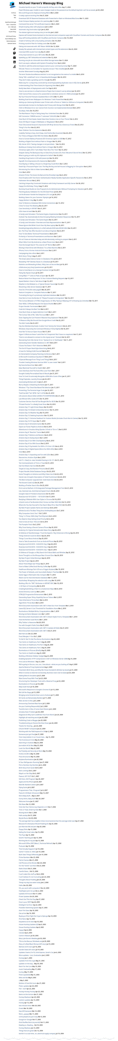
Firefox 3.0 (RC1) (24, 754)
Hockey (21, 1003)
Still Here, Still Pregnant (27, 779)
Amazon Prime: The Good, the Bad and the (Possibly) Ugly (39, 175)
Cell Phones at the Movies (28, 863)
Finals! (21, 1008)
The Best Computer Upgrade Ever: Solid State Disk (36, 480)
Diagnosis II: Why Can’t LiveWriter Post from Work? (36, 715)
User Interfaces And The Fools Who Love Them (35, 371)
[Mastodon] (14, 53)
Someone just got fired (27, 734)
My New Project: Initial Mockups (30, 558)
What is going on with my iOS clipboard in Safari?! (36, 155)
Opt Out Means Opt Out (27, 466)
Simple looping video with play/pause (32, 27)
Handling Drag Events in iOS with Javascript (34, 158)
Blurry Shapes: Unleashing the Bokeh (32, 385)
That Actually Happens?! (27, 849)
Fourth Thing (12, 31)
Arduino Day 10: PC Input (27, 421)
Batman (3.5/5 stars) (26, 947)
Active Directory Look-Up (27, 592)
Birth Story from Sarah (27, 768)
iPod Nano (22, 919)
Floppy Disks (23, 829)
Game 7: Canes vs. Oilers (27, 852)
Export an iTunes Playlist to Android (31, 427)
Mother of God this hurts (27, 983)
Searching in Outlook (26, 743)
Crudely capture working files (29, 16)
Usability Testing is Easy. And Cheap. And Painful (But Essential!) (41, 133)
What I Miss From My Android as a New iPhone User (37, 242)
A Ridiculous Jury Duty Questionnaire (32, 267)
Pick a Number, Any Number (28, 765)
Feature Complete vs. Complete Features (33, 292)
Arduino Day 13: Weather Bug (29, 413)
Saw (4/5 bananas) (25, 1011)
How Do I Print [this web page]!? (30, 290)
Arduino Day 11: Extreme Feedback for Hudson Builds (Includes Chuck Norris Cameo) (48, 418)
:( (19, 980)
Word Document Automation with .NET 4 (33, 631)
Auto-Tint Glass (24, 910)
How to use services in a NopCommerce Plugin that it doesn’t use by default (45, 91)
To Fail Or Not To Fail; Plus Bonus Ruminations (35, 639)
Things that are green (26, 1031)
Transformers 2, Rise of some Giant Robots (34, 709)
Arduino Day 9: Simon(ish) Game (30, 424)
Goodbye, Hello (24, 111)
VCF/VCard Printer (11, 36)
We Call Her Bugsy (25, 692)
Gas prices (22, 913)
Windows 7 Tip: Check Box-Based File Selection (35, 387)
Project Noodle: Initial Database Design (32, 471)
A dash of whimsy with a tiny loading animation (35, 41)
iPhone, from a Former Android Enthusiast (33, 250)
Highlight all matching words (29, 717)
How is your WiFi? (25, 902)
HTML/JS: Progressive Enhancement (31, 594)
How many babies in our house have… (32, 737)
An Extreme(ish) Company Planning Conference (35, 354)
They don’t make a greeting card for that (33, 80)
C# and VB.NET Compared (28, 729)
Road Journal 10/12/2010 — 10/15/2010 (32, 497)
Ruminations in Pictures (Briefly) (30, 650)
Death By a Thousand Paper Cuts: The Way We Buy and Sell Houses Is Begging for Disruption (51, 167)
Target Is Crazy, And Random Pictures (32, 469)
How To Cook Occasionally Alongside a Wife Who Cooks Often (40, 376)
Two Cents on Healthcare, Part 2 (30, 648)
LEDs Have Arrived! (25, 211)
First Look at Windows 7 (27, 662)
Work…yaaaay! (24, 1014)
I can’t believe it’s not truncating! (30, 877)
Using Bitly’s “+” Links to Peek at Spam (32, 276)
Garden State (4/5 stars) (27, 950)
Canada (21, 933)
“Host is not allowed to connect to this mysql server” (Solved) (40, 337)
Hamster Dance (12, 43)
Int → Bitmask (12, 27)
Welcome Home (24, 801)
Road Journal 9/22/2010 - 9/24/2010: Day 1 (33, 550)
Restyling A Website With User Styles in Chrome (35, 499)
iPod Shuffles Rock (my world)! (29, 1022)
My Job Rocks (23, 818)
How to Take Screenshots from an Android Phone (36, 541)
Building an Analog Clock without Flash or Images (36, 147)
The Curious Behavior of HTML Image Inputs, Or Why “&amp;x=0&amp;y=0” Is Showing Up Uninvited (54, 301)
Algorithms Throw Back (27, 603)
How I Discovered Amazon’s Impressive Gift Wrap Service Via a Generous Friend (46, 125)
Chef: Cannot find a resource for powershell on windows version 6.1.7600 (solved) (47, 94)
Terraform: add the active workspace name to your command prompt (43, 66)
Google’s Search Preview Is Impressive (32, 494)
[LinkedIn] (14, 62)
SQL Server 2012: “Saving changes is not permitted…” (37, 144)
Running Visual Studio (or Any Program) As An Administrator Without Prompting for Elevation (51, 189)
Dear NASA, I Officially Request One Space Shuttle (36, 304)
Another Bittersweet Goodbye (29, 71)
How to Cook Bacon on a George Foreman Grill (35, 270)
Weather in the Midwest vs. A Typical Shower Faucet (37, 284)
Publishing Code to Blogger (28, 720)
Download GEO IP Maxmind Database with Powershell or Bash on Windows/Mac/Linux (49, 18)
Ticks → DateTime (11, 24)
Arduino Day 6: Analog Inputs (29, 438)
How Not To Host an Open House (30, 332)
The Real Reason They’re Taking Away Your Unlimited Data (39, 113)
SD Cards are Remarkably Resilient (31, 698)
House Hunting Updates (27, 927)
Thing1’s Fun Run (25, 127)
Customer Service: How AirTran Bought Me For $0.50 (37, 401)
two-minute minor (25, 1006)
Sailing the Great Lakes (27, 832)
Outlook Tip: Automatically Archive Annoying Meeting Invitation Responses (45, 217)
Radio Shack (23, 869)
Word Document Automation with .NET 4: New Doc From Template (42, 606)
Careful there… (24, 871)
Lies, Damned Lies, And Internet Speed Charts (35, 491)
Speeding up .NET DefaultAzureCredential (33, 57)
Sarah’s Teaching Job (26, 838)
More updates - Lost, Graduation (30, 955)
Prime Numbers (24, 857)
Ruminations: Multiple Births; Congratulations (35, 611)
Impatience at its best (26, 922)
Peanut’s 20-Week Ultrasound (29, 793)
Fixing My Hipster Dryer (27, 273)
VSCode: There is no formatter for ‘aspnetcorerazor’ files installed (42, 69)
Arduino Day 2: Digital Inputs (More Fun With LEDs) (36, 449)
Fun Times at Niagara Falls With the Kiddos (33, 136)
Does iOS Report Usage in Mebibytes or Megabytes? (37, 122)
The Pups (22, 835)
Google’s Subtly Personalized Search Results (34, 373)
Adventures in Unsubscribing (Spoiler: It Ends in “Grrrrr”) (38, 429)
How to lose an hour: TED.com (29, 522)
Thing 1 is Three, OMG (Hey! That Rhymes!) (33, 516)
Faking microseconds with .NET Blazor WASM (34, 46)
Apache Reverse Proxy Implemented (31, 667)
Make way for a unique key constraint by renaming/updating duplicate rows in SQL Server (50, 83)
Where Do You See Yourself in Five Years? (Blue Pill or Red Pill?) (40, 505)
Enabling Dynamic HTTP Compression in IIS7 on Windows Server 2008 (43, 659)
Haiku (21, 885)
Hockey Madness (25, 1028)
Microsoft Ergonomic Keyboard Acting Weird (34, 13)
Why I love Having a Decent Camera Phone (33, 527)
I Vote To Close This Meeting (29, 206)
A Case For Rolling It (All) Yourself (30, 351)
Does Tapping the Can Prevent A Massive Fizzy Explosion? (39, 318)
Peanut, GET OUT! (25, 776)
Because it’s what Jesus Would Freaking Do (34, 824)
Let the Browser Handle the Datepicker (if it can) (35, 195)
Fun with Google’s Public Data (29, 625)
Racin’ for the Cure (25, 966)
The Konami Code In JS (26, 483)
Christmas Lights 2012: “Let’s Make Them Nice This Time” (38, 150)
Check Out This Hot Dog (27, 899)
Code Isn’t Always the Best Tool (29, 309)
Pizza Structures (24, 757)
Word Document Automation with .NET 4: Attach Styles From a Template (44, 617)
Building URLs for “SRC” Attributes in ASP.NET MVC (36, 583)
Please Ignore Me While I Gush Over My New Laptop (37, 225)
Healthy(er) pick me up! (27, 891)
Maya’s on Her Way (25, 773)
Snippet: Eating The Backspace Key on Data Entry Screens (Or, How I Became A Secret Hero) (50, 153)
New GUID (13, 29)
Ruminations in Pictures (27, 684)
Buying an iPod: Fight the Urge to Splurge (33, 916)
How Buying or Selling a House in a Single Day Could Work (39, 164)
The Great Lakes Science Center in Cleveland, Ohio (36, 259)
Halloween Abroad (25, 181)
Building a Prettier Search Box (29, 485)
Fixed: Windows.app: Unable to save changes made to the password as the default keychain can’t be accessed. (57, 10)
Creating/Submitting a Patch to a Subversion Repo (36, 589)
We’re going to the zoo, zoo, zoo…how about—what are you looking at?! (44, 664)
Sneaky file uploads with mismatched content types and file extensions (43, 49)
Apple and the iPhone (26, 782)
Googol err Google (25, 1020)
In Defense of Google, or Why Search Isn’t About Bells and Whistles (42, 552)
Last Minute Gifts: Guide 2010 (29, 399)
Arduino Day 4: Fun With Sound (30, 443)
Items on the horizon (26, 994)
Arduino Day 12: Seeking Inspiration (31, 415)
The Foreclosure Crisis (26, 740)
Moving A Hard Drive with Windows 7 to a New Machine (38, 248)
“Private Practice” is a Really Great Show (33, 404)
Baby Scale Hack (24, 687)
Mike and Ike (23, 978)
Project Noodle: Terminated (28, 306)
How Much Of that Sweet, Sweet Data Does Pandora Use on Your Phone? (44, 119)
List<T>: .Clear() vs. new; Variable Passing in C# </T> (36, 460)
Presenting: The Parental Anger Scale (32, 390)
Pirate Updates (24, 896)
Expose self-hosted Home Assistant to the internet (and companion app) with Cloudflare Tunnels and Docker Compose (60, 35)
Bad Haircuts (23, 634)
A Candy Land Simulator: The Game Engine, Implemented (39, 214)
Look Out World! (24, 748)
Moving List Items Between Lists (30, 614)
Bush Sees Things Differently (29, 855)
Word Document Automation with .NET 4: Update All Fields (39, 628)
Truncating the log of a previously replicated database (38, 295)
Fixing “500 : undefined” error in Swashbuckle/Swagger (38, 77)
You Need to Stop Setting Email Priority (32, 519)
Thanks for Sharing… (26, 726)
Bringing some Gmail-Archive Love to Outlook (35, 695)
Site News (22, 804)
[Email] (14, 57)
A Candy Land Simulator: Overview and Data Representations (40, 222)
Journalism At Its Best (26, 745)
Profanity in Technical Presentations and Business (36, 236)
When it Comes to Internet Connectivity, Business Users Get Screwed (43, 673)
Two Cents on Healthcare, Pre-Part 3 (31, 645)
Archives (13, 13)
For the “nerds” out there (27, 866)
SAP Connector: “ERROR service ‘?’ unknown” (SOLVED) (38, 116)
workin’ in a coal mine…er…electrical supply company (37, 1034)
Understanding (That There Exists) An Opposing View (37, 85)
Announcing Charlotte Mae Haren (30, 703)
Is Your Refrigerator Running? (29, 762)
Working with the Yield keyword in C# (32, 731)
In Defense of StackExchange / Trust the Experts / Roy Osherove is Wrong (44, 533)
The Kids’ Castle (24, 323)
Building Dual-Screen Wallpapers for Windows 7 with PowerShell (41, 99)
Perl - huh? (22, 989)
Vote (20, 172)
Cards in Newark (24, 936)
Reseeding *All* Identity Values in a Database (34, 262)
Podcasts (22, 846)
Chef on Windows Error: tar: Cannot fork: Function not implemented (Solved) (45, 108)
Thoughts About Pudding (28, 880)
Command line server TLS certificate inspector (35, 24)
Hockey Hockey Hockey (27, 992)
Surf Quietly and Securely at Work (30, 751)
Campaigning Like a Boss (27, 253)
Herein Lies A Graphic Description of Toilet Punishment (38, 477)
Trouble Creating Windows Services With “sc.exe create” (38, 362)
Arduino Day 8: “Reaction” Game (30, 432)
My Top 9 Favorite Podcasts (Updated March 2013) (36, 97)
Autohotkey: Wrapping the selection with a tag (35, 580)
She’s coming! (23, 771)
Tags (14, 15)
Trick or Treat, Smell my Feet (28, 810)
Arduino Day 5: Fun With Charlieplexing (32, 441)
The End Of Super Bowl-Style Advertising (33, 348)
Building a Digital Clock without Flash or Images (35, 141)
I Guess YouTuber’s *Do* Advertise (31, 346)
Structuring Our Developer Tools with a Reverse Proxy (38, 681)
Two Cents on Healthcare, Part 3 (30, 642)
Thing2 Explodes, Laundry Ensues (30, 379)
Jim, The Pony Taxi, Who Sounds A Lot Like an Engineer (38, 231)
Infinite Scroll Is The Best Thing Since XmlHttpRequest (37, 511)
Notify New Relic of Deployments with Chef (34, 88)
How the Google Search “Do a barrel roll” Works (35, 245)
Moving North (24, 813)
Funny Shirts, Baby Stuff (27, 799)
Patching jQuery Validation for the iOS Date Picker (36, 192)
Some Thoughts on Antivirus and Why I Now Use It (36, 474)
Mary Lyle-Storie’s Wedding (28, 938)
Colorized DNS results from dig (30, 52)
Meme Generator (11, 41)
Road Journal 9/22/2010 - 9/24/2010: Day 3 (33, 544)
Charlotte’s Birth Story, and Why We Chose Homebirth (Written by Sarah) (44, 670)
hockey (21, 972)
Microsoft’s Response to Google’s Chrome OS (35, 690)
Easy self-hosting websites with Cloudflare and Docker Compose (41, 38)
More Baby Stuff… (25, 796)
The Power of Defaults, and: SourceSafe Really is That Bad (39, 572)
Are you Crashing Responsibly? (29, 706)
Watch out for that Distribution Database (33, 578)
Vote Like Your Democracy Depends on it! (33, 807)
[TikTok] (14, 48)
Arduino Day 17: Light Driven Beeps (31, 407)
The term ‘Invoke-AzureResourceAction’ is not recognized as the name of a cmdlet (47, 74)
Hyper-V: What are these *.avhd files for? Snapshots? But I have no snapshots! (46, 334)
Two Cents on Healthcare (27, 653)
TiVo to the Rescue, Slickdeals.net (30, 941)
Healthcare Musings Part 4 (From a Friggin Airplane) (37, 569)
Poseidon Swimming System (29, 908)
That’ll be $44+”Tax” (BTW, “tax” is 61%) (32, 393)
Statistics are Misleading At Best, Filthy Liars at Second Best (39, 264)
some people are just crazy (28, 1017)
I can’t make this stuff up (27, 874)
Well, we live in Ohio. (26, 701)
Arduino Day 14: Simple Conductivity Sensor (34, 410)
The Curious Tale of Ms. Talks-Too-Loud (32, 315)
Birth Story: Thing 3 (25, 256)
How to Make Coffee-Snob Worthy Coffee (33, 566)
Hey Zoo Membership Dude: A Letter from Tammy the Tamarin (40, 326)
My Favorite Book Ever (26, 365)
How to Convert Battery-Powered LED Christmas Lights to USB (40, 139)
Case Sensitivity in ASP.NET (28, 209)
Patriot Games (24, 860)
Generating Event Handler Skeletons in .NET (34, 343)
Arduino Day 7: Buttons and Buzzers (31, 435)
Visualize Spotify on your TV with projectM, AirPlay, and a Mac (40, 7)
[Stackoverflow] (14, 66)
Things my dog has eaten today (30, 882)
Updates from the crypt (27, 961)
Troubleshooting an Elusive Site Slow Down (34, 723)
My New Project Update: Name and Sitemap (34, 508)
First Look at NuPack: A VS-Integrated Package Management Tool (41, 488)
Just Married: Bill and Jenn (28, 827)
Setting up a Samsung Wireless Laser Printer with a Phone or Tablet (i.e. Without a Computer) (51, 102)
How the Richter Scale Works (29, 620)
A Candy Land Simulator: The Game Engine (33, 220)
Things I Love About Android (29, 538)
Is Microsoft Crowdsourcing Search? (31, 357)
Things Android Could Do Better (30, 536)
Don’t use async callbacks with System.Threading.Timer (38, 63)
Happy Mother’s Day (26, 200)
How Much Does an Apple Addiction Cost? (33, 312)
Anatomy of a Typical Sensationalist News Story (35, 530)
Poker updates (24, 986)
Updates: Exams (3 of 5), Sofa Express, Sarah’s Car (36, 952)
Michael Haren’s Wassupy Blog (41, 3)
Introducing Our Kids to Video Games (32, 169)
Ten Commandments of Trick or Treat (32, 463)
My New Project (24, 561)
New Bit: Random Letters (27, 785)
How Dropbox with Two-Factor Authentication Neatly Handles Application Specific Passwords (51, 178)
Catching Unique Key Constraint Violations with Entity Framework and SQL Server (47, 183)
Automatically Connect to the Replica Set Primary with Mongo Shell (42, 105)
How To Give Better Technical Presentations (34, 234)
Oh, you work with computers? (29, 888)
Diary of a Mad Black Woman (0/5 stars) (32, 944)
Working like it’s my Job (27, 841)
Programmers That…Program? (29, 790)
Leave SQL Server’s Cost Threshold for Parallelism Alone (38, 608)
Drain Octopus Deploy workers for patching (34, 21)
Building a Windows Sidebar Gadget (31, 656)
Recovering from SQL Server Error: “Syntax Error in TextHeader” (41, 340)
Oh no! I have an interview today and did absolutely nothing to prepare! (44, 239)
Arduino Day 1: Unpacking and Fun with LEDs (34, 455)
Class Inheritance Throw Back (29, 600)
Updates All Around (25, 894)
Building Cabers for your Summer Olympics (34, 197)
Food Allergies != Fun (26, 636)
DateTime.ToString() (10, 22)
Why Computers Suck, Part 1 (29, 513)
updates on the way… (26, 964)
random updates (25, 1000)
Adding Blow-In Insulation (28, 676)
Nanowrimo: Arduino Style (28, 457)
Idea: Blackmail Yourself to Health (30, 368)
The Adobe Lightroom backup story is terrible (35, 32)
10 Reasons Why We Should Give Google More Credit (37, 320)
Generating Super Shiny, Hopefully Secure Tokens (36, 597)
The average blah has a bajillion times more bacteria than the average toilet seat (47, 821)
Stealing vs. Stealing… (26, 1025)
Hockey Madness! (25, 997)
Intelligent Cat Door (26, 905)
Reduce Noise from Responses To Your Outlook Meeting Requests (42, 278)
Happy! (21, 930)
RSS (15, 17)
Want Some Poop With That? (29, 678)
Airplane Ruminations (26, 759)
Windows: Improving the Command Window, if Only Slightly (39, 329)
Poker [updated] (24, 975)
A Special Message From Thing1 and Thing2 (34, 360)
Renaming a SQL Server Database (30, 287)
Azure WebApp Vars (10, 38)
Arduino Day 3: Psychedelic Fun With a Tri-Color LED (37, 446)
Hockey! (21, 958)
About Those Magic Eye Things (29, 564)
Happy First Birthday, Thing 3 (29, 186)
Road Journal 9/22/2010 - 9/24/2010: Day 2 (33, 547)
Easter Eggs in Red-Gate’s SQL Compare (33, 575)
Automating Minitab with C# (29, 382)
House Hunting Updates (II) (28, 924)
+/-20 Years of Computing (28, 586)
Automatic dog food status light (30, 30)
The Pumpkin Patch (25, 524)
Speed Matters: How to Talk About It (31, 281)
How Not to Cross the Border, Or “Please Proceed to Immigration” (42, 298)
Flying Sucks (23, 787)
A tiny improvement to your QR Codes (32, 55)
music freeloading (25, 969)
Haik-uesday (23, 815)
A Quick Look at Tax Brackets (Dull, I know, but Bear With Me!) (40, 502)
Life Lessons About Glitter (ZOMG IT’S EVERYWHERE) (37, 396)
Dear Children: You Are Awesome (30, 130)
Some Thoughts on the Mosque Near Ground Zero (36, 555)
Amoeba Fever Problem (27, 712)
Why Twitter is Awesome (27, 622)
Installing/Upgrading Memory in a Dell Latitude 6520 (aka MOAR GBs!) (43, 228)
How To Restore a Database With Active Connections (37, 203)
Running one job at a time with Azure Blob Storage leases (39, 60)
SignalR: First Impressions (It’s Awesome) (33, 161)
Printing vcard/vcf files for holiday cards (33, 44)
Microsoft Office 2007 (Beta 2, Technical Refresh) (36, 843)
